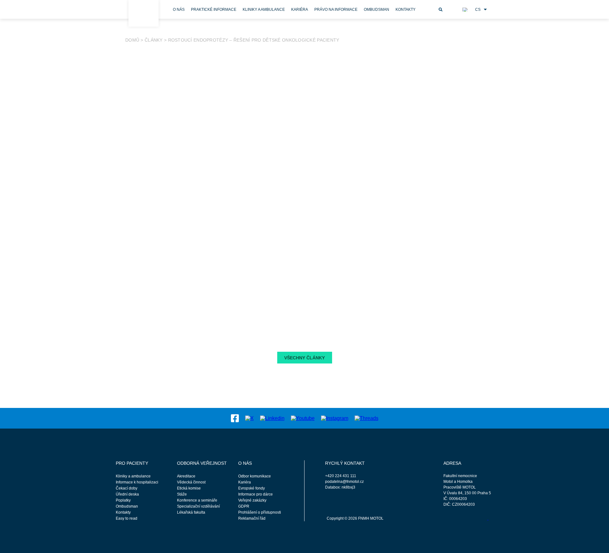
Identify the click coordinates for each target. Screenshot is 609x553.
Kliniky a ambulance (264, 9)
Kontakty (406, 9)
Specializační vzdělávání (198, 506)
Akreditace (186, 476)
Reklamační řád (251, 518)
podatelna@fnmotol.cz (344, 481)
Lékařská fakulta (191, 512)
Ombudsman (376, 9)
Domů (132, 40)
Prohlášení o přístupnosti (259, 512)
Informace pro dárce (255, 494)
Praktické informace (213, 9)
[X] (249, 418)
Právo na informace (335, 9)
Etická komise (189, 488)
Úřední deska (127, 494)
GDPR (243, 506)
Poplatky (123, 500)
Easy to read (126, 518)
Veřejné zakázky (252, 500)
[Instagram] (334, 418)
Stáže (182, 494)
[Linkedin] (272, 418)
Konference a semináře (197, 500)
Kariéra (299, 9)
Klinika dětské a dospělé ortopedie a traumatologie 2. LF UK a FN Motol (213, 278)
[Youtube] (303, 418)
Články (154, 40)
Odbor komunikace (254, 476)
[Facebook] (235, 418)
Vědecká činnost (191, 482)
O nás (179, 9)
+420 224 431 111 (340, 476)
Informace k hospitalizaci (137, 482)
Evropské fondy (251, 488)
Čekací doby (126, 488)
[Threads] (366, 418)
